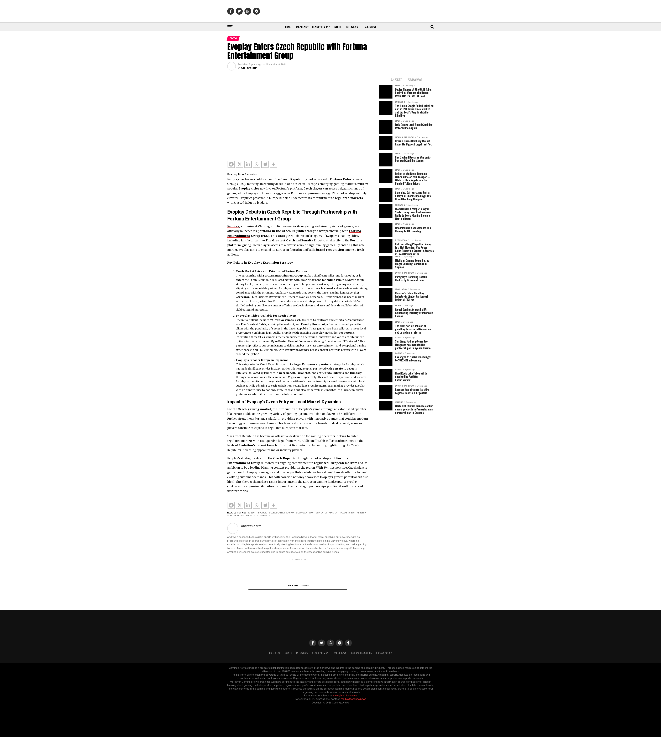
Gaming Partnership (354, 513)
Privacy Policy (384, 652)
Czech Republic (258, 513)
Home (288, 27)
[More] (273, 164)
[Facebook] (231, 164)
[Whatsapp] (256, 164)
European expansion (282, 513)
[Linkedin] (248, 164)
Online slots (236, 516)
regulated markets (258, 516)
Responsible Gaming (361, 652)
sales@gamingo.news (345, 695)
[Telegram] (265, 164)
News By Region (320, 652)
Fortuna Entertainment (324, 513)
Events (337, 27)
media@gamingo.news (353, 699)
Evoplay (302, 513)
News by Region (320, 27)
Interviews (352, 27)
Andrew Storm (249, 67)
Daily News (301, 27)
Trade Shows (369, 27)
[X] (239, 164)
